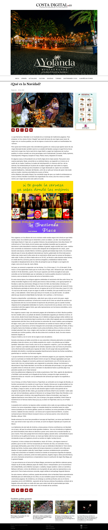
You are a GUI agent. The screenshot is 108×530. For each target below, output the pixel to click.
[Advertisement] (86, 155)
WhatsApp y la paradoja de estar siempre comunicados (20, 516)
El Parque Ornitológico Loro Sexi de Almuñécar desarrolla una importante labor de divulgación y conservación (65, 518)
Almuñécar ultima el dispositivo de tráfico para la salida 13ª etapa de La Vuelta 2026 (42, 517)
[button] (13, 130)
